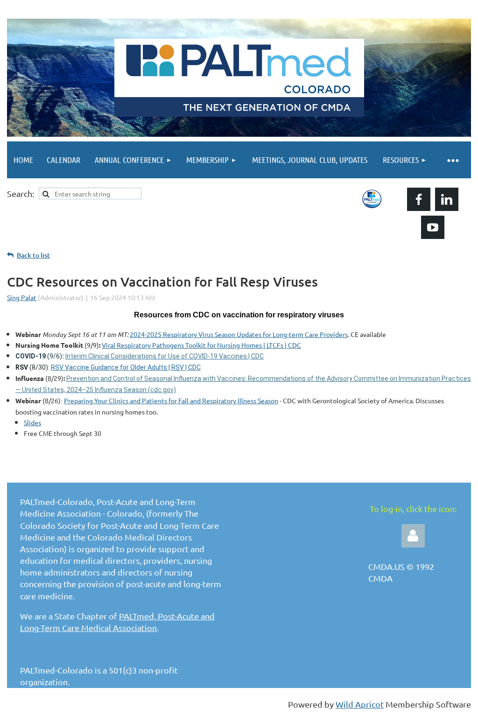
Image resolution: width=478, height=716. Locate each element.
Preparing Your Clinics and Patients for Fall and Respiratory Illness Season (171, 400)
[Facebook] (418, 199)
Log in (413, 536)
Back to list (33, 255)
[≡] (452, 159)
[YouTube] (432, 227)
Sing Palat (21, 297)
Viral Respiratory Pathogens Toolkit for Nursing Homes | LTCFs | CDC (201, 345)
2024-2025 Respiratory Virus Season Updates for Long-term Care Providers (239, 334)
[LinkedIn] (446, 199)
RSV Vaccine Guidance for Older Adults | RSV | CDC (126, 367)
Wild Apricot (360, 704)
